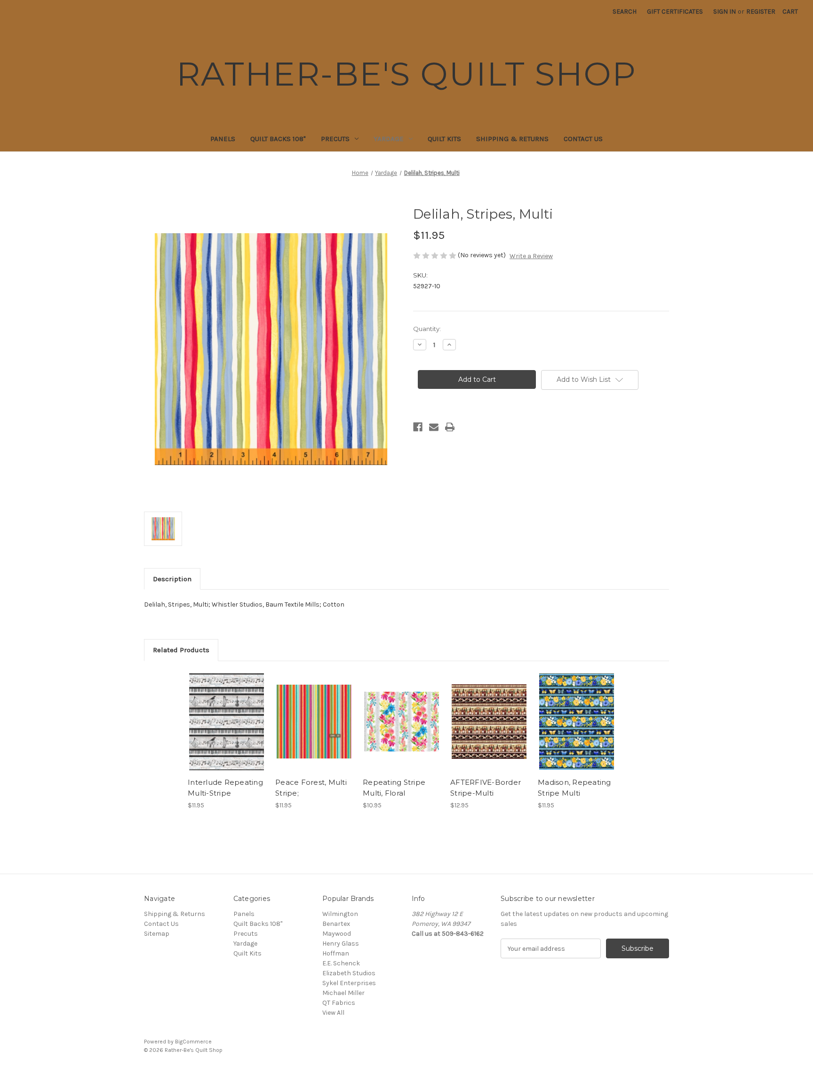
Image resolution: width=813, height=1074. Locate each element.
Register (760, 12)
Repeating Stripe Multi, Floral (394, 788)
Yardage (389, 138)
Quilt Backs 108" (278, 138)
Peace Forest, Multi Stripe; (311, 788)
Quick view (226, 713)
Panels (222, 138)
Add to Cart (226, 730)
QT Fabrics (338, 1003)
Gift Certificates (675, 12)
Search (625, 12)
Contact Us (583, 138)
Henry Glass (340, 944)
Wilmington (340, 914)
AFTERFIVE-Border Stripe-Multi (485, 788)
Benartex (336, 924)
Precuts (335, 138)
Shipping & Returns (512, 138)
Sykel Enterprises (349, 983)
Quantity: (427, 328)
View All (333, 1013)
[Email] (433, 427)
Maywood (336, 934)
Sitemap (156, 934)
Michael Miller (343, 993)
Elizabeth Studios (348, 973)
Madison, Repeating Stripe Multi (574, 788)
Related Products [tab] (181, 650)
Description (172, 579)
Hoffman (335, 953)
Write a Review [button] (531, 256)
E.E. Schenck (341, 963)
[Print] (449, 427)
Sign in (724, 12)
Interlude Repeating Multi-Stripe (225, 788)
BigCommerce (193, 1041)
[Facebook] (417, 427)
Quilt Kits (444, 138)
